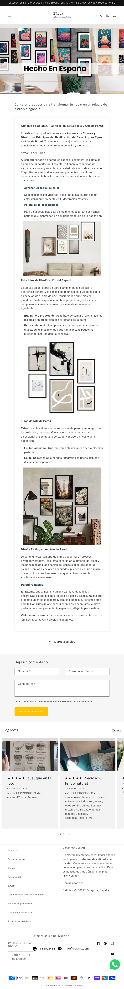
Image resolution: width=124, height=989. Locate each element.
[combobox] (62, 15)
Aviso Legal (14, 877)
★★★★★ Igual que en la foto (29, 781)
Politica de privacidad (20, 903)
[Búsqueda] (110, 15)
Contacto (13, 850)
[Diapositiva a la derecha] (69, 834)
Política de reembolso (20, 921)
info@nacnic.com (75, 948)
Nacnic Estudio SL (56, 985)
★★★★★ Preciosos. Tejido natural (82, 781)
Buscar (12, 868)
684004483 (45, 948)
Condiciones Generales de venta (26, 894)
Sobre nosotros (16, 859)
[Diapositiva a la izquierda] (54, 834)
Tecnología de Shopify (73, 985)
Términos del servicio (20, 912)
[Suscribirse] (29, 955)
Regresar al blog (64, 641)
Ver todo (117, 730)
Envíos (12, 885)
